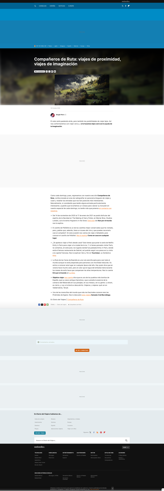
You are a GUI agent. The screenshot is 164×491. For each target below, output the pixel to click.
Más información (94, 489)
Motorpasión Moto (96, 457)
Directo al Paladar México (81, 476)
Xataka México (38, 475)
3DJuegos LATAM (53, 475)
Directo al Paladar (81, 455)
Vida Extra (51, 457)
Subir (124, 447)
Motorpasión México (94, 476)
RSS (97, 432)
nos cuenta (68, 278)
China (88, 46)
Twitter (122, 6)
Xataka (36, 455)
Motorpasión (94, 455)
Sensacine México (67, 475)
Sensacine (65, 455)
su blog (72, 273)
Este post (91, 221)
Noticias (62, 6)
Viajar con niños (71, 428)
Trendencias (108, 455)
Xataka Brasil (38, 478)
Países (50, 46)
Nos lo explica (82, 235)
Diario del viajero (61, 304)
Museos (53, 419)
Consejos (42, 6)
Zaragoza (62, 46)
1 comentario (40, 71)
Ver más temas (40, 433)
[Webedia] (126, 1)
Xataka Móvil (38, 457)
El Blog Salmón (123, 455)
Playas (36, 428)
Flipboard (129, 6)
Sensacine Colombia (65, 478)
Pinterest (101, 432)
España (52, 6)
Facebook (126, 6)
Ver (82, 350)
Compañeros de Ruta (75, 300)
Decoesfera (108, 457)
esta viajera (86, 295)
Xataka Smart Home (40, 462)
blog (54, 255)
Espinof (65, 457)
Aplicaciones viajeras (57, 428)
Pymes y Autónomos (122, 458)
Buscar (126, 440)
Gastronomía (38, 422)
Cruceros (70, 425)
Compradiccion (109, 460)
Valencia (76, 46)
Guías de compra (39, 419)
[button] (61, 115)
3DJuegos (51, 455)
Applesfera (37, 460)
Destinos (37, 425)
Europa (71, 6)
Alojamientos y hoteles (73, 419)
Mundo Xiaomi (38, 465)
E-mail (55, 71)
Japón (56, 46)
